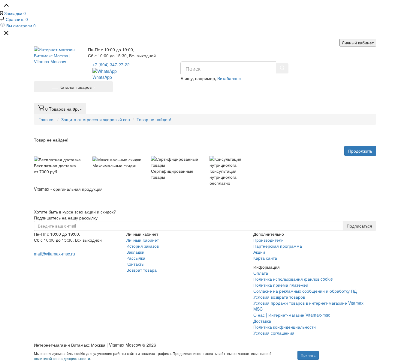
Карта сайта (265, 258)
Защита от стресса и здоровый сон (95, 119)
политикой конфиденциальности (62, 358)
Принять (308, 355)
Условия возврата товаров (279, 297)
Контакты (135, 264)
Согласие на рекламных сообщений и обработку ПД (305, 291)
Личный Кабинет (142, 240)
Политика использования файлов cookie (293, 279)
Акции (259, 252)
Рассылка (135, 258)
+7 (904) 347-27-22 (111, 64)
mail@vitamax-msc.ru (54, 254)
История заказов (142, 246)
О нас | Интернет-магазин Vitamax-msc (291, 315)
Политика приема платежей (280, 285)
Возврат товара (141, 270)
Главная (46, 119)
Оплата (260, 273)
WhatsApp (102, 77)
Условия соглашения (273, 333)
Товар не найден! (154, 119)
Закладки (135, 252)
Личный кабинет (358, 43)
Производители (268, 240)
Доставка (262, 321)
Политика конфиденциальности (284, 327)
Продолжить (360, 151)
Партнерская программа (277, 246)
